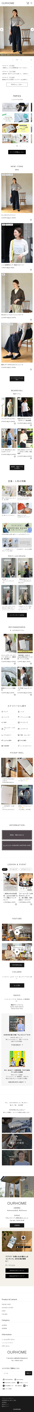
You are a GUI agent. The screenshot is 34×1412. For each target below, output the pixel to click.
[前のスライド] (13, 60)
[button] (31, 3)
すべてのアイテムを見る (17, 378)
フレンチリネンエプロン (8, 419)
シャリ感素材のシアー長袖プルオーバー (12, 265)
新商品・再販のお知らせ (17, 835)
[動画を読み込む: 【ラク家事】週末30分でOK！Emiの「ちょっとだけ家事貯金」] (17, 932)
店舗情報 (17, 1225)
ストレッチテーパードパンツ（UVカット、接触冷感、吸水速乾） (8, 657)
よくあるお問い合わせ (8, 1339)
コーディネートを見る (17, 615)
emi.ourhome (20, 1379)
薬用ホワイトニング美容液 (8, 689)
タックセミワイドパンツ (8, 215)
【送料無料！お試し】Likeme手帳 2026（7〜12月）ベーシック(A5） (24, 657)
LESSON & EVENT (7, 1307)
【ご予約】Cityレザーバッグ (24, 689)
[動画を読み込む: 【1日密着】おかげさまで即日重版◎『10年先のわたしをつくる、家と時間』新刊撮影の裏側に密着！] (17, 952)
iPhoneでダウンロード (17, 1270)
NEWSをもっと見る (17, 84)
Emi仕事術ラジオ (9, 1385)
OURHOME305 (9, 1379)
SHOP (3, 1311)
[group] (17, 31)
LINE (27, 1385)
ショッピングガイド (7, 1342)
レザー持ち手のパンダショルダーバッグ (8, 451)
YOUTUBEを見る (17, 965)
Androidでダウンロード (17, 1276)
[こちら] (13, 1265)
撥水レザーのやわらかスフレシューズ (12, 365)
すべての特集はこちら (17, 152)
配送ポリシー (5, 1406)
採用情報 (4, 1328)
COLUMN (4, 1314)
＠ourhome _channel (10, 1382)
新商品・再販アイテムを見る (17, 467)
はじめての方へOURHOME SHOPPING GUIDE (17, 845)
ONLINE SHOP (6, 1304)
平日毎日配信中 (16, 1045)
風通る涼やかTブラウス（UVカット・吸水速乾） (24, 419)
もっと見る (17, 985)
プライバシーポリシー (8, 1398)
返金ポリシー (5, 1404)
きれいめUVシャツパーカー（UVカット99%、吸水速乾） (24, 451)
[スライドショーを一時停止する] (32, 60)
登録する (29, 1373)
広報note (19, 1385)
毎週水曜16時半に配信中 (16, 1082)
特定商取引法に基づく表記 (9, 1400)
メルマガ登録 (8, 1388)
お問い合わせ (5, 1346)
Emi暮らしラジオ (23, 1382)
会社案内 (4, 1325)
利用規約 (4, 1402)
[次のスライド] (21, 60)
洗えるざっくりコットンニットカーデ (12, 315)
